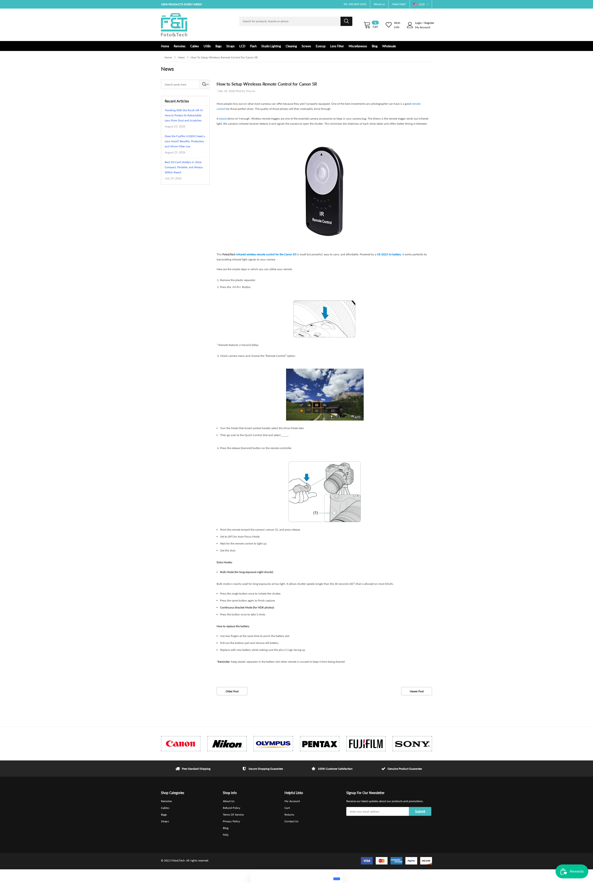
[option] (204, 4)
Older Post (232, 691)
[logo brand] (180, 743)
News (181, 57)
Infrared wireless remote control (255, 254)
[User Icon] (410, 25)
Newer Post (417, 691)
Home (168, 57)
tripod (223, 118)
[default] (336, 878)
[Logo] (174, 24)
